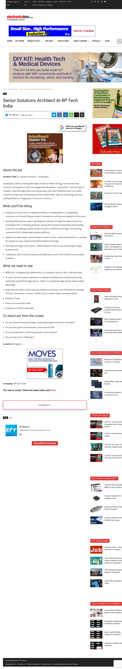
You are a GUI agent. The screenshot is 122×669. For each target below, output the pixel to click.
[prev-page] (91, 215)
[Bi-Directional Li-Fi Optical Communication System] (96, 173)
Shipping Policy (10, 664)
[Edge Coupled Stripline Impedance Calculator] (96, 635)
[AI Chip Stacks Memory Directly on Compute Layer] (96, 395)
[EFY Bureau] (6, 115)
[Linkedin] (98, 1)
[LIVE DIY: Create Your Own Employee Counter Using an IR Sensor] (96, 424)
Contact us (21, 664)
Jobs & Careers (13, 89)
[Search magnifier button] (119, 41)
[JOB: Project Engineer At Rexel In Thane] (96, 583)
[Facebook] (91, 1)
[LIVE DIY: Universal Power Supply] (96, 436)
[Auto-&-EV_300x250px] (45, 378)
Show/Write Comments (45, 443)
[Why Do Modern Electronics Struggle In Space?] (96, 207)
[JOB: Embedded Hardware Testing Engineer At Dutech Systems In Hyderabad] (96, 561)
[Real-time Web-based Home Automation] (96, 236)
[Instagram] (95, 1)
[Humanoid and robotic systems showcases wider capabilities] (96, 333)
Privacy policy (46, 664)
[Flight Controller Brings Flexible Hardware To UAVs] (96, 299)
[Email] (76, 114)
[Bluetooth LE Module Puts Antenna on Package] (96, 362)
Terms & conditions (33, 664)
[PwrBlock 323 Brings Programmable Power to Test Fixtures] (96, 310)
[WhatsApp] (71, 114)
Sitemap (75, 664)
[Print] (82, 114)
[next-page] (95, 215)
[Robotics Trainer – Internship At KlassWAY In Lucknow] (96, 550)
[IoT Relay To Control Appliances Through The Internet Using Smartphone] (96, 184)
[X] (101, 1)
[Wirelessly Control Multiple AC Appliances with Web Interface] (96, 270)
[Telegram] (54, 114)
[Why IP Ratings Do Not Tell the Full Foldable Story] (96, 322)
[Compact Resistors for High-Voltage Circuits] (96, 498)
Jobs (21, 89)
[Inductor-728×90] (52, 36)
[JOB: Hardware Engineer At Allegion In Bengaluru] (96, 572)
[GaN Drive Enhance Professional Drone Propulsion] (96, 509)
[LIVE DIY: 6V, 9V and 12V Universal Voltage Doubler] (96, 447)
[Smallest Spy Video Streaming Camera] (96, 259)
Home (5, 89)
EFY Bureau (13, 115)
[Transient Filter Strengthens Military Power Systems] (96, 487)
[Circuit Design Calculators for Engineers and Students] (96, 613)
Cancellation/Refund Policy (62, 664)
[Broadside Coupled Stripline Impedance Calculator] (96, 624)
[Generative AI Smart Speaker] (96, 196)
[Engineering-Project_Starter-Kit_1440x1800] (45, 162)
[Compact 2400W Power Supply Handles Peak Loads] (96, 520)
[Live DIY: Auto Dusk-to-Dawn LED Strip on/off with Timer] (96, 458)
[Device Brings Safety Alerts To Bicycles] (96, 384)
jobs (11, 418)
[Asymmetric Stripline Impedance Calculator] (96, 646)
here (53, 390)
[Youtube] (105, 1)
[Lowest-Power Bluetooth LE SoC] (96, 373)
